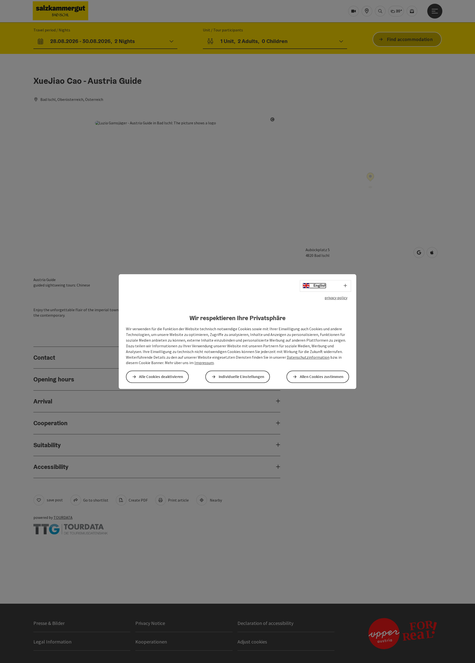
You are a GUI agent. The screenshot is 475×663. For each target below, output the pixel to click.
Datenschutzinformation (308, 357)
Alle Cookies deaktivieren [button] (161, 376)
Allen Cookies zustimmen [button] (322, 376)
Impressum (204, 362)
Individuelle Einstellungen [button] (241, 376)
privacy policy (336, 297)
